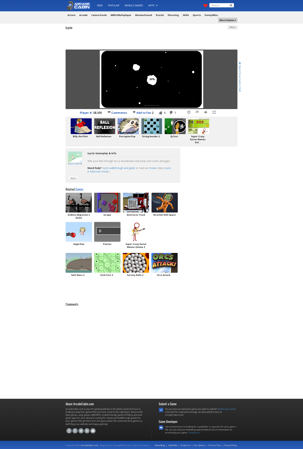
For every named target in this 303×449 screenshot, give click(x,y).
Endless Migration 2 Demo (79, 216)
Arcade (83, 15)
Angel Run (78, 244)
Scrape (107, 214)
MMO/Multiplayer (121, 15)
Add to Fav (143, 113)
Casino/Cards (99, 15)
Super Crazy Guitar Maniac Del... (198, 139)
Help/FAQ (172, 445)
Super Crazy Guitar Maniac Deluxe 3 (136, 246)
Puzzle (160, 15)
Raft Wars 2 (77, 275)
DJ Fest (174, 136)
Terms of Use (214, 445)
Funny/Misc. (212, 15)
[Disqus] (151, 351)
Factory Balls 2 (135, 275)
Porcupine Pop (127, 136)
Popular (113, 5)
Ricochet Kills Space (164, 214)
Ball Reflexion (103, 136)
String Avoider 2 (151, 136)
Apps (151, 5)
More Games (227, 20)
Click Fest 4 (106, 275)
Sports (197, 15)
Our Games (199, 445)
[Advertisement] (151, 41)
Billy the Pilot (80, 136)
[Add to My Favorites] (134, 112)
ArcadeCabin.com (90, 445)
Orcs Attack (163, 275)
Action (71, 15)
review (153, 168)
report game (75, 163)
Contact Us (185, 445)
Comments (119, 113)
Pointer (107, 244)
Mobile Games (133, 5)
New (100, 5)
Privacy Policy (230, 445)
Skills (186, 15)
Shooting (173, 15)
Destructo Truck (136, 214)
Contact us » (194, 432)
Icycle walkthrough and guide (118, 168)
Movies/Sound (143, 15)
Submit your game (227, 409)
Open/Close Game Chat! (240, 78)
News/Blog (160, 445)
